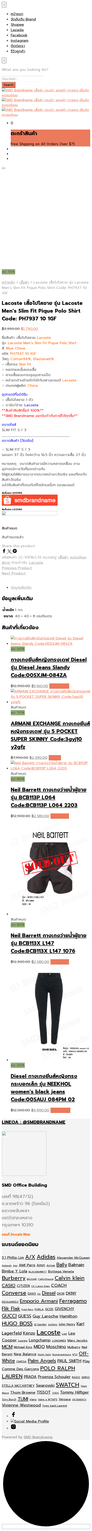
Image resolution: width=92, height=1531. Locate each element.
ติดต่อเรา (18, 46)
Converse (14, 1293)
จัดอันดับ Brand (23, 19)
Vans (33, 1399)
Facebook (19, 35)
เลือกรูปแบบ (59, 816)
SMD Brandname (38, 1437)
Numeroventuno (61, 1354)
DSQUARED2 (10, 1302)
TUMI (23, 1398)
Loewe (22, 1340)
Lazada (17, 30)
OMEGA (21, 1361)
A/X (30, 1257)
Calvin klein (69, 1278)
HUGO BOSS (17, 1324)
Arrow (50, 1265)
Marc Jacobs (77, 1340)
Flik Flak (11, 1308)
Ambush (7, 1265)
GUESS (24, 1316)
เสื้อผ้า (24, 282)
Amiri (41, 1265)
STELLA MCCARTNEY (18, 1385)
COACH (59, 1285)
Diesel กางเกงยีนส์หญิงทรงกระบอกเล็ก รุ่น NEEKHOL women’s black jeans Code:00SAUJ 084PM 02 (44, 1087)
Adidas (46, 1257)
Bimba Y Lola (14, 1271)
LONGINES (59, 1340)
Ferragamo (73, 1301)
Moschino (56, 1347)
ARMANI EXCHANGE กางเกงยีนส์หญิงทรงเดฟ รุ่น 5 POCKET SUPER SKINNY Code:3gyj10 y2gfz (50, 735)
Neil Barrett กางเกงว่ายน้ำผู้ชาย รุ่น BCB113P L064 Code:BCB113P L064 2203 (48, 797)
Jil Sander (40, 1324)
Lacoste (36, 562)
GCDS (49, 1309)
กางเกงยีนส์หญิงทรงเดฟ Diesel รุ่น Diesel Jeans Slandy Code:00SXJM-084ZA (49, 667)
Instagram (19, 40)
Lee (64, 1334)
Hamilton (68, 1316)
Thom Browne (22, 1392)
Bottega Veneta (61, 1271)
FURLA (39, 1309)
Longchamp (40, 1340)
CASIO (8, 1285)
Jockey (52, 1324)
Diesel (49, 1293)
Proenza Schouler (54, 1377)
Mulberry (73, 1347)
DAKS (32, 1293)
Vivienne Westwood (21, 1405)
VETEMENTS (79, 1399)
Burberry (13, 1278)
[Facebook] (5, 552)
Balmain (76, 1265)
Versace (65, 1399)
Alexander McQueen (73, 1257)
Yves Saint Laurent (54, 1406)
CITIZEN (23, 1285)
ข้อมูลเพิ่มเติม (21, 587)
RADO (76, 1377)
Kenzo (29, 1333)
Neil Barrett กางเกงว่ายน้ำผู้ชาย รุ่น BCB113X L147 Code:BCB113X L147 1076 (48, 943)
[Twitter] (10, 552)
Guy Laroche (45, 1316)
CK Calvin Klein (40, 1286)
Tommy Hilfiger (74, 1392)
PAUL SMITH (69, 1361)
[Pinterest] (15, 552)
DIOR (61, 1293)
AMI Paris (27, 1265)
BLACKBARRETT (38, 1271)
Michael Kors (23, 1347)
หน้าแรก (17, 14)
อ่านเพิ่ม (55, 757)
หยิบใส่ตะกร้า (59, 686)
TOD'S (55, 1393)
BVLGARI (32, 1279)
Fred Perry (27, 1309)
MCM (7, 1346)
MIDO (39, 1347)
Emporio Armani (39, 1301)
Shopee (17, 24)
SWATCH (67, 1384)
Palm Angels (42, 1360)
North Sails (44, 1354)
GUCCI (9, 1316)
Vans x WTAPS (47, 1399)
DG (39, 1294)
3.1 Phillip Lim (13, 1257)
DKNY (71, 1293)
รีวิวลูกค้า (18, 51)
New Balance (25, 1354)
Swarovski (45, 1386)
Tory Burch (9, 1399)
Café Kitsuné (45, 1279)
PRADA (30, 1377)
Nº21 (74, 1354)
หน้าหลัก (8, 282)
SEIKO (86, 1377)
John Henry (67, 1324)
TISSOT (44, 1392)
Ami (15, 1265)
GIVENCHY (64, 1309)
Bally (61, 1264)
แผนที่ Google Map (16, 1234)
